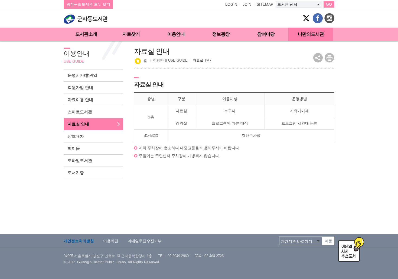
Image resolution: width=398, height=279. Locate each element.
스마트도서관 (80, 111)
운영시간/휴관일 (82, 75)
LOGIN (231, 4)
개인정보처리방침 (79, 241)
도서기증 (76, 172)
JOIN (247, 4)
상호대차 (76, 136)
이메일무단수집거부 (145, 241)
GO (329, 4)
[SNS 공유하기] (318, 58)
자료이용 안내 (80, 99)
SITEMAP (265, 4)
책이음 (74, 148)
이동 (328, 241)
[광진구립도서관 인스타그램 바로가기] (329, 18)
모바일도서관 (80, 160)
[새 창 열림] (329, 58)
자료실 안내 (78, 124)
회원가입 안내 (80, 87)
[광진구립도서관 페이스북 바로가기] (318, 18)
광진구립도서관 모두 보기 (88, 4)
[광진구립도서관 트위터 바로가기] (306, 18)
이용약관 (110, 241)
